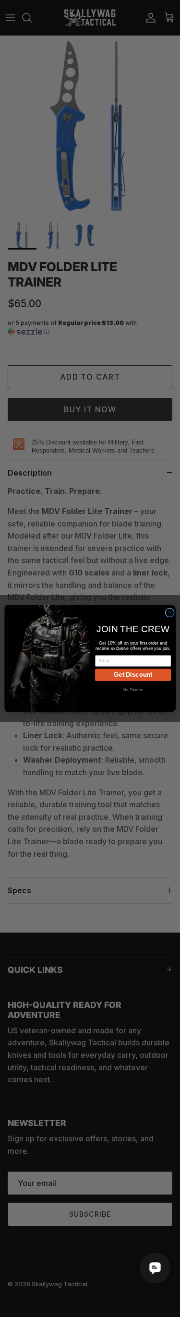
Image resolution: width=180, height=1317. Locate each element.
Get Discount (133, 674)
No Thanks (133, 690)
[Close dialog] (169, 613)
